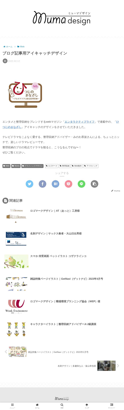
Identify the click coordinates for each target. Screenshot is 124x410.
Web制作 (78, 166)
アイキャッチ (91, 166)
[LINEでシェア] (81, 184)
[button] (94, 184)
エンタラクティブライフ (80, 121)
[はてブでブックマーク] (55, 184)
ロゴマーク (52, 166)
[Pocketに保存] (68, 184)
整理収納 (65, 166)
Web (8, 166)
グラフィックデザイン (33, 166)
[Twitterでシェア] (29, 184)
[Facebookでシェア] (42, 184)
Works (17, 166)
